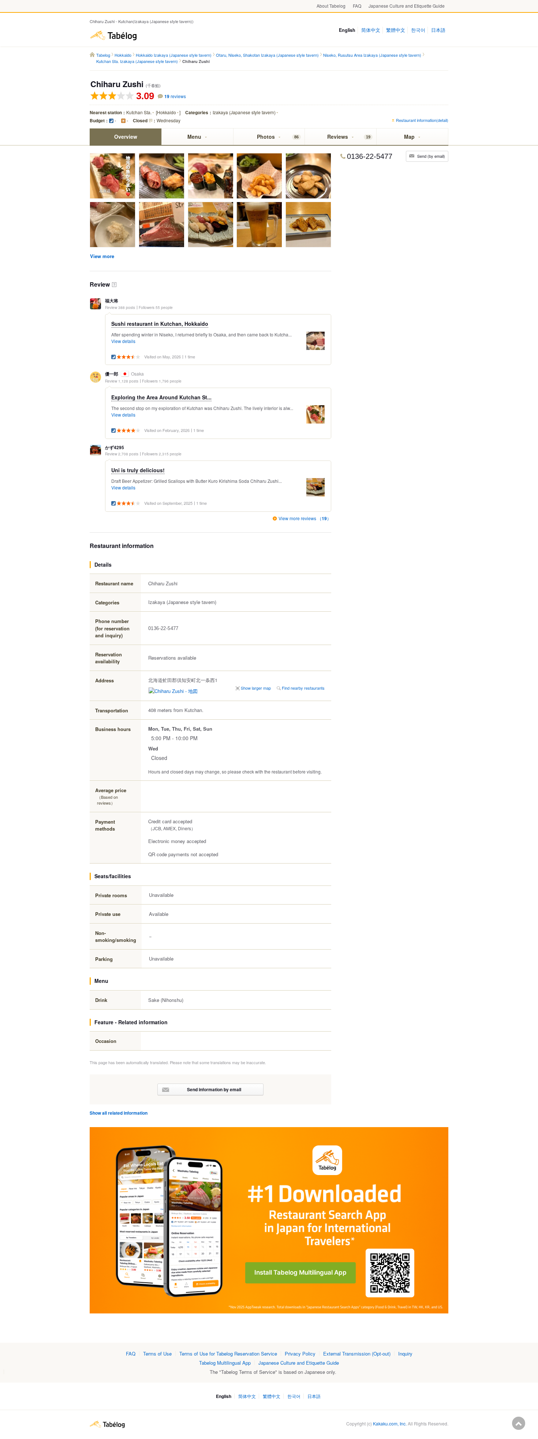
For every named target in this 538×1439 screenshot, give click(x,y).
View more (102, 256)
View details (123, 341)
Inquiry (405, 1353)
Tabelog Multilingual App (225, 1362)
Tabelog (113, 35)
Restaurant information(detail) (422, 120)
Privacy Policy (300, 1353)
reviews (175, 96)
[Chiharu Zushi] (112, 176)
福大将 (111, 301)
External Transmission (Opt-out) (357, 1353)
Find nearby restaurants (303, 688)
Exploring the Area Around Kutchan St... (161, 397)
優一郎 (111, 374)
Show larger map (256, 688)
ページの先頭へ (518, 1423)
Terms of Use (157, 1353)
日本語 (438, 30)
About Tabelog (331, 6)
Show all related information (118, 1113)
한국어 (418, 30)
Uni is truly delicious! (138, 470)
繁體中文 (395, 30)
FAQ (357, 6)
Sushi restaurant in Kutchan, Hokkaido (159, 323)
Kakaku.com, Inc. (390, 1423)
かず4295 (114, 447)
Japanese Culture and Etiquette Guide (407, 6)
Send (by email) (431, 156)
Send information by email (214, 1089)
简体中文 (370, 30)
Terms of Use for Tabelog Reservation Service (228, 1353)
